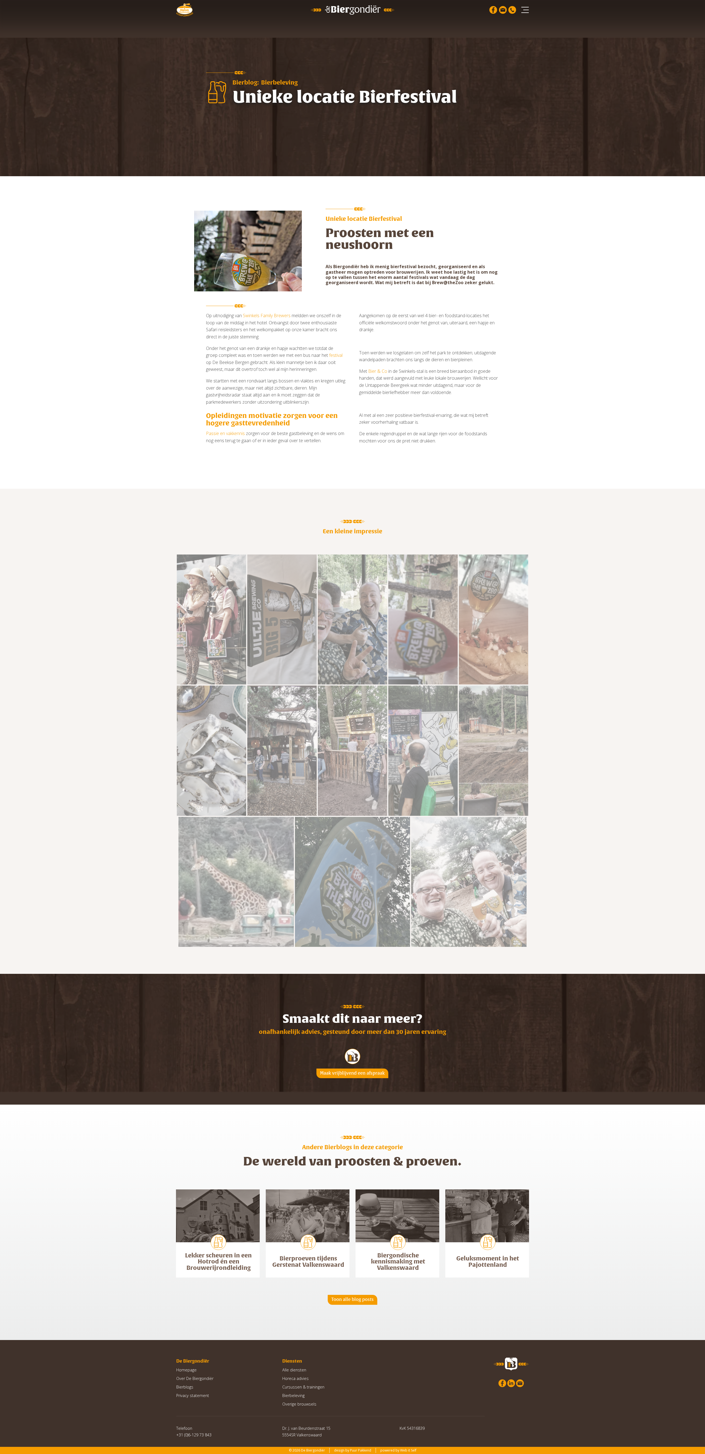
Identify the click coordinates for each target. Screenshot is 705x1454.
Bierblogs (184, 1387)
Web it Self (408, 1450)
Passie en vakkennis (225, 433)
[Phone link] (512, 10)
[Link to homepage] (353, 9)
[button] (524, 10)
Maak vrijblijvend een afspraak (352, 1073)
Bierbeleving (293, 1395)
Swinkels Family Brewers (267, 315)
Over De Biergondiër (194, 1378)
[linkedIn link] (511, 1383)
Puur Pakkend (360, 1450)
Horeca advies (295, 1378)
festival (336, 355)
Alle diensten (294, 1370)
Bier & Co (377, 371)
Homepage (186, 1370)
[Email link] (503, 10)
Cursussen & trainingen (303, 1387)
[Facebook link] (493, 10)
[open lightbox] (211, 619)
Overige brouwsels (299, 1404)
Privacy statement (192, 1395)
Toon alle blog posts (352, 1299)
